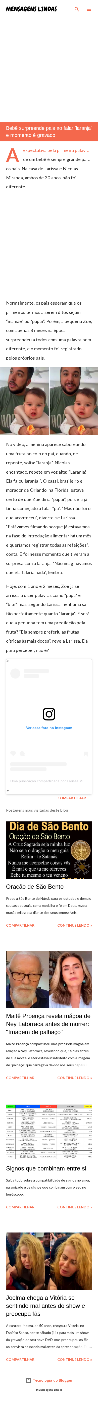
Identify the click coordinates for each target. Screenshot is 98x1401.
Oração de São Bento (35, 886)
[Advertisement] (49, 65)
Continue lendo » (74, 925)
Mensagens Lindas (31, 9)
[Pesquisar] (77, 9)
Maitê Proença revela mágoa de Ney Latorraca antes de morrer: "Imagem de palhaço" (48, 1024)
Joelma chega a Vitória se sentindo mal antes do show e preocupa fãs (45, 1305)
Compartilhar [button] (72, 798)
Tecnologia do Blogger (52, 1380)
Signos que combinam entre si (46, 1168)
